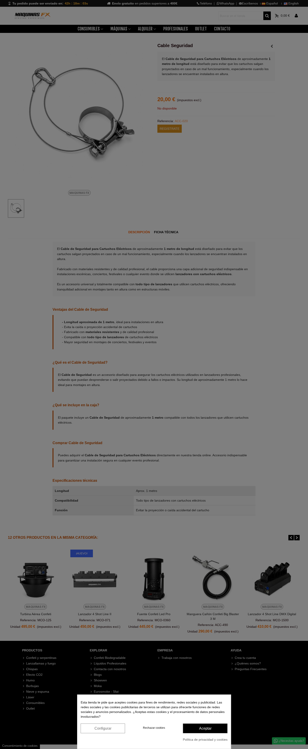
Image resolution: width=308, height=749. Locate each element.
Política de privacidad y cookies (205, 739)
